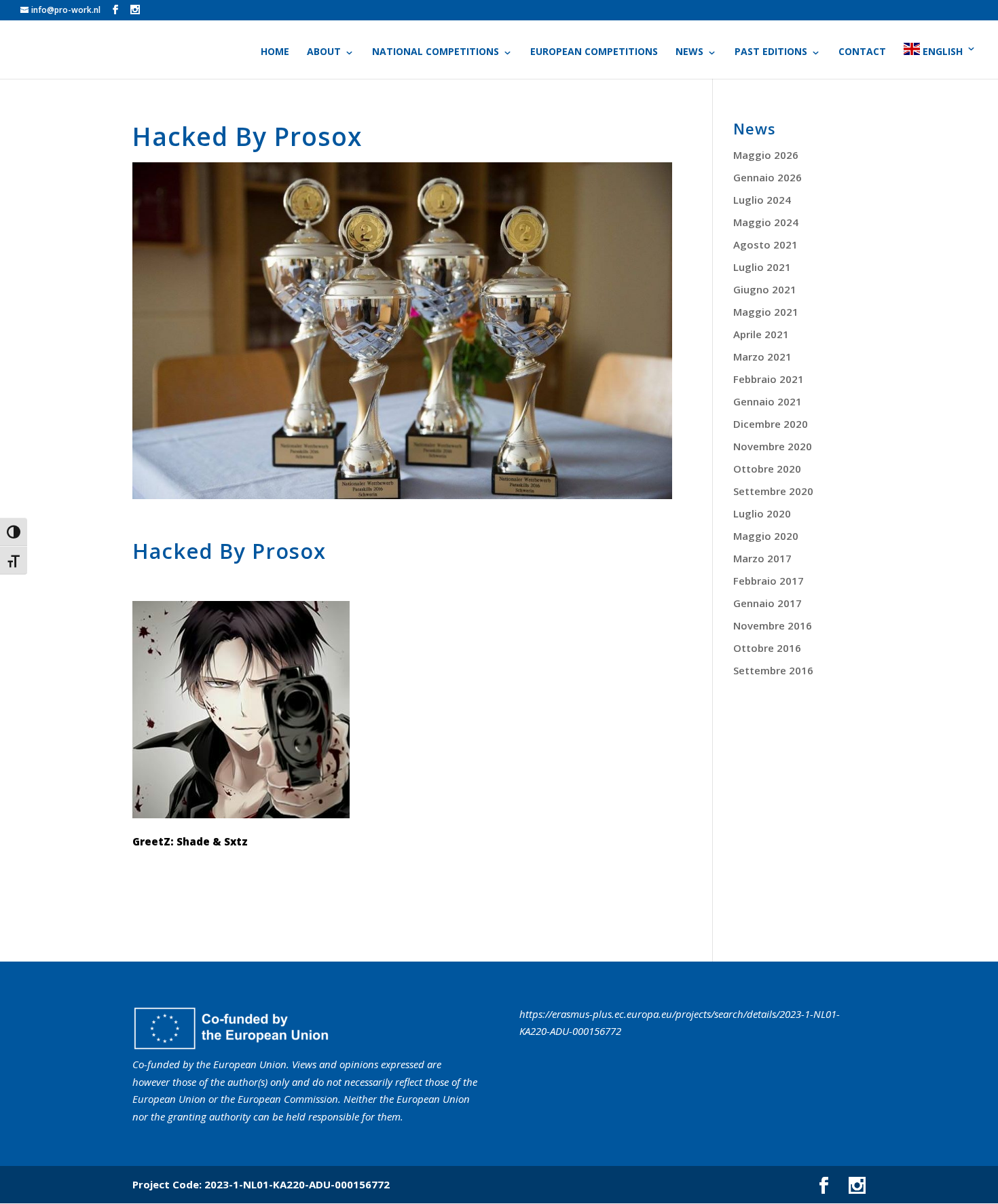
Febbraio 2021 (768, 379)
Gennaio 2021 (767, 401)
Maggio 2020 (765, 536)
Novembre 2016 (772, 625)
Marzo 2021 (762, 356)
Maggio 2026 (765, 155)
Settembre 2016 (773, 670)
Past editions (771, 52)
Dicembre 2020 (770, 424)
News (689, 52)
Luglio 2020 (762, 513)
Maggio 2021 (765, 311)
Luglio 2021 (762, 267)
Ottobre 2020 (767, 468)
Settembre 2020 (773, 491)
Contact (862, 52)
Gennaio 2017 (767, 603)
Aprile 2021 (761, 334)
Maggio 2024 (765, 222)
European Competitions (594, 52)
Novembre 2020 (772, 446)
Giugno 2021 (764, 289)
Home (275, 52)
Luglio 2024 (762, 199)
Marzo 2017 (762, 558)
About (324, 52)
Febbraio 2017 (768, 580)
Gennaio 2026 (767, 177)
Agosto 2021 (765, 244)
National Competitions (435, 52)
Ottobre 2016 (767, 648)
